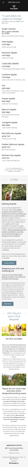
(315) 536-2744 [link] (14, 2)
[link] (13, 7)
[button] (3, 2)
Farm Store (7, 304)
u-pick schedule (9, 263)
